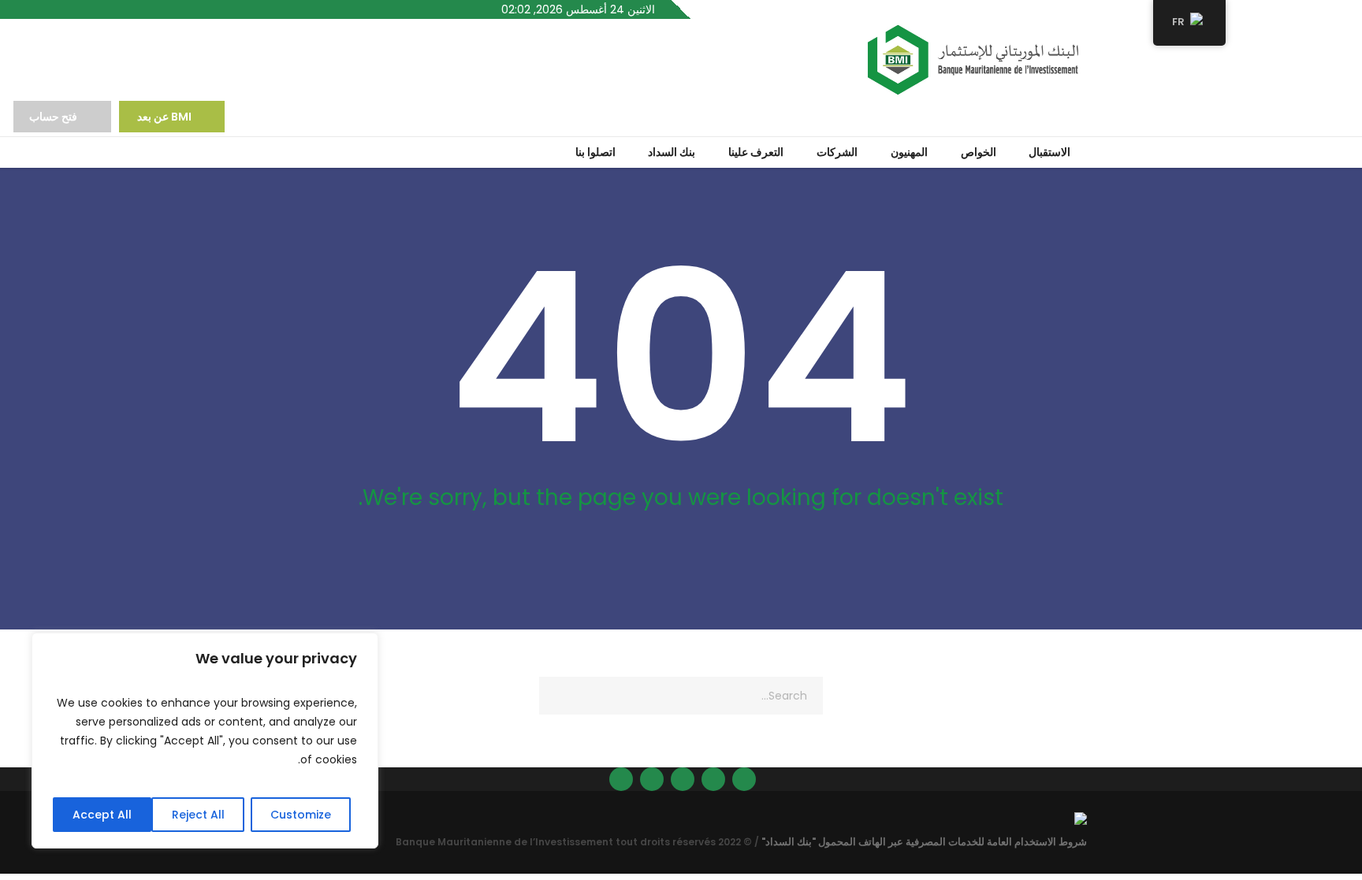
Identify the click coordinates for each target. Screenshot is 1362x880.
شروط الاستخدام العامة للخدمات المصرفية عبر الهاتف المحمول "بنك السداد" (924, 841)
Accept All (102, 814)
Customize (300, 814)
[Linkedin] (744, 779)
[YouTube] (621, 779)
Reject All (198, 814)
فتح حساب (53, 116)
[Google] (682, 779)
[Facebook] (713, 779)
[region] (205, 740)
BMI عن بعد (163, 116)
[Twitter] (652, 779)
